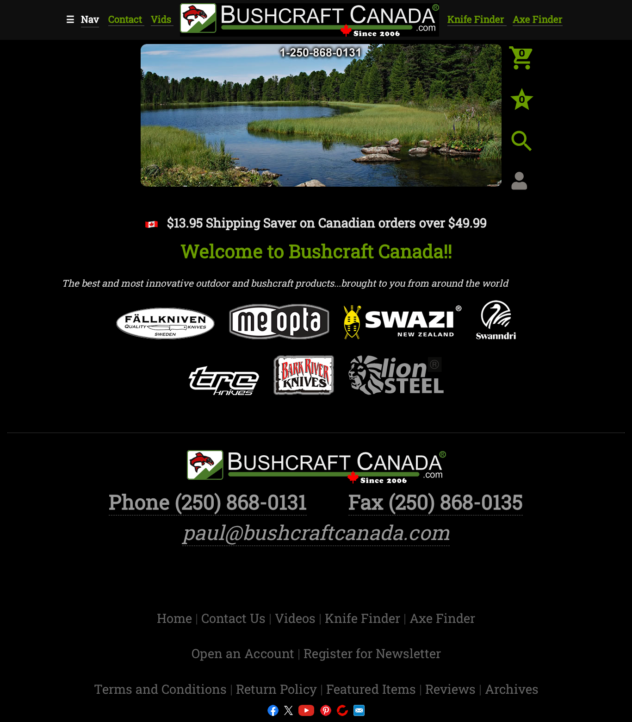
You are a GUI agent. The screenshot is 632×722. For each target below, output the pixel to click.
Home (176, 617)
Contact (126, 19)
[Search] (529, 148)
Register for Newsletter (372, 653)
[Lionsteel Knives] (396, 381)
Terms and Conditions (162, 688)
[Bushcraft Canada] (309, 18)
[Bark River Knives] (303, 381)
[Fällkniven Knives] (165, 330)
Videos (297, 617)
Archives (512, 688)
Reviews (452, 688)
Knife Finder (477, 19)
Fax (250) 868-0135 (435, 501)
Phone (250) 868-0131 (208, 501)
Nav (90, 19)
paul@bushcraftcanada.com (316, 532)
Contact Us (235, 617)
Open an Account (243, 653)
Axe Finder (538, 19)
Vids (162, 19)
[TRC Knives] (223, 387)
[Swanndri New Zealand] (496, 326)
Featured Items (372, 688)
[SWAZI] (403, 328)
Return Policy (278, 688)
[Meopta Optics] (279, 328)
